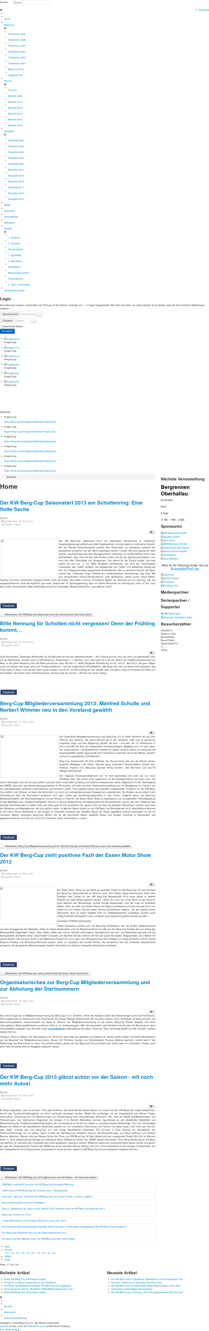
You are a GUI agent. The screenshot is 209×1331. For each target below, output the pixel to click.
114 (17, 1253)
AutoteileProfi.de (185, 568)
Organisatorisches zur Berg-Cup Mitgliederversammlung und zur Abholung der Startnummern (75, 985)
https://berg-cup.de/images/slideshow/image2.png (30, 470)
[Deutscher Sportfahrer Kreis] (176, 616)
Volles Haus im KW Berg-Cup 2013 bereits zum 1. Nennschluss (34, 1190)
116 (28, 1253)
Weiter (8, 1256)
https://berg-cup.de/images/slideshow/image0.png (30, 421)
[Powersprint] (168, 554)
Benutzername (10, 314)
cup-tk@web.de (56, 1028)
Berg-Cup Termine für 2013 (16, 1214)
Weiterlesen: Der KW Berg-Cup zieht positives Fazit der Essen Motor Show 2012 (46, 973)
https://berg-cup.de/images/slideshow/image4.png (30, 451)
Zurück (8, 1249)
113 (12, 1253)
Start (7, 1246)
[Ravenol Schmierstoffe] (174, 551)
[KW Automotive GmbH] (174, 532)
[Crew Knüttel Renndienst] (175, 547)
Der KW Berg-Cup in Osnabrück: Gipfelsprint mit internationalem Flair (147, 1279)
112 (7, 1253)
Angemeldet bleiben (13, 326)
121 (54, 1253)
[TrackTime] (167, 581)
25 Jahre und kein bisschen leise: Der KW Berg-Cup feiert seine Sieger (38, 1238)
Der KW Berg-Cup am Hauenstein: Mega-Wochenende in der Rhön (146, 1285)
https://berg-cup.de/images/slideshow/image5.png (30, 460)
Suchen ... (5, 2)
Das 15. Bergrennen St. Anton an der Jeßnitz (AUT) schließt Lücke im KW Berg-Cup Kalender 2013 (53, 1208)
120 (48, 1253)
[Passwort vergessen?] (33, 320)
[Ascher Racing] (169, 577)
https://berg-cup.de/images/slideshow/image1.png (30, 431)
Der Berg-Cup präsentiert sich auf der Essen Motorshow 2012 (34, 1232)
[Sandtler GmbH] (170, 536)
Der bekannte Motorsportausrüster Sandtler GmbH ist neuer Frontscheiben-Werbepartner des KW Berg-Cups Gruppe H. (64, 1226)
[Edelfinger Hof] (169, 585)
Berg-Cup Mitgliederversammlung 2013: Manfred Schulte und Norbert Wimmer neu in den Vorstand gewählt (75, 706)
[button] (151, 531)
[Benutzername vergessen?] (39, 314)
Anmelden (7, 331)
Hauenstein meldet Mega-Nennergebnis (132, 1289)
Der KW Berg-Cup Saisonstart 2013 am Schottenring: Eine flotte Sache (71, 506)
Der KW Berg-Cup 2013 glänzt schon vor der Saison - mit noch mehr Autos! (76, 1080)
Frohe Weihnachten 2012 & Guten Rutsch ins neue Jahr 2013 (34, 1220)
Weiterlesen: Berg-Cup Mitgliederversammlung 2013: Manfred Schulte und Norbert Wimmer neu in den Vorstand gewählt (67, 846)
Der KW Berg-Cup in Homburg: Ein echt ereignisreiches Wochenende (147, 1292)
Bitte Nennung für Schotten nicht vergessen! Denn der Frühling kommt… (77, 626)
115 (22, 1253)
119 (43, 1253)
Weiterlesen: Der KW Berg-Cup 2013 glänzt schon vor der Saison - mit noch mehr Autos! (50, 1177)
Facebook (204, 9)
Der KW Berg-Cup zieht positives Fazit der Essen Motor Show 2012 (75, 858)
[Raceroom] (167, 574)
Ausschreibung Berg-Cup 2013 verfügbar (23, 1202)
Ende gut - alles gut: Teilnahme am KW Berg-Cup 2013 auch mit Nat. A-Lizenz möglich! (47, 1196)
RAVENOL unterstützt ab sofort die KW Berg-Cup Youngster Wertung (37, 1184)
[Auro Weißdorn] (170, 558)
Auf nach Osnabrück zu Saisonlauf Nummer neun (136, 1282)
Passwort (8, 320)
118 (38, 1253)
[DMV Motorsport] (170, 613)
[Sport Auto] (167, 540)
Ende (7, 1259)
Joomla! (4, 1326)
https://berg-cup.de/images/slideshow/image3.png (30, 441)
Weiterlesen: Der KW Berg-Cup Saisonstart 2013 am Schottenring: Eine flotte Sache (48, 614)
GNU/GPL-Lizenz (36, 1326)
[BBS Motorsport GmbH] (174, 543)
